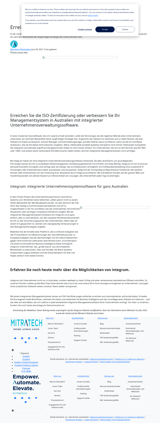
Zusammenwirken (133, 324)
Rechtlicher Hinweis (74, 362)
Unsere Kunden (80, 324)
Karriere (51, 333)
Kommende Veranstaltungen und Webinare (135, 331)
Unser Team (53, 328)
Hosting (77, 335)
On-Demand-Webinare (131, 339)
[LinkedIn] (15, 339)
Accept (105, 29)
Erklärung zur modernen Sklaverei (129, 359)
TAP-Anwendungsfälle (109, 337)
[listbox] (24, 363)
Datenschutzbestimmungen (101, 359)
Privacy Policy (93, 15)
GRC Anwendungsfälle (109, 342)
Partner (51, 337)
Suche (13, 7)
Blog (102, 324)
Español (26, 359)
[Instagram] (25, 343)
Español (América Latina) (26, 365)
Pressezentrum (54, 342)
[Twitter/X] (22, 339)
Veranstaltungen (131, 318)
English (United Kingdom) (26, 362)
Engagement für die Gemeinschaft (56, 348)
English (26, 356)
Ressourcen (103, 318)
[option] (26, 356)
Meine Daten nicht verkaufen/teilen (115, 362)
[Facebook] (29, 339)
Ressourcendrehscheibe (110, 328)
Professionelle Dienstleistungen (81, 329)
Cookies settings (85, 29)
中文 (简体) (26, 371)
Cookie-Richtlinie (91, 362)
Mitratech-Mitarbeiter (20, 49)
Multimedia (105, 333)
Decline (125, 29)
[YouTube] (36, 339)
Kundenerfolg (78, 318)
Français (26, 368)
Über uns (50, 318)
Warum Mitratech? (55, 324)
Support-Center (80, 340)
